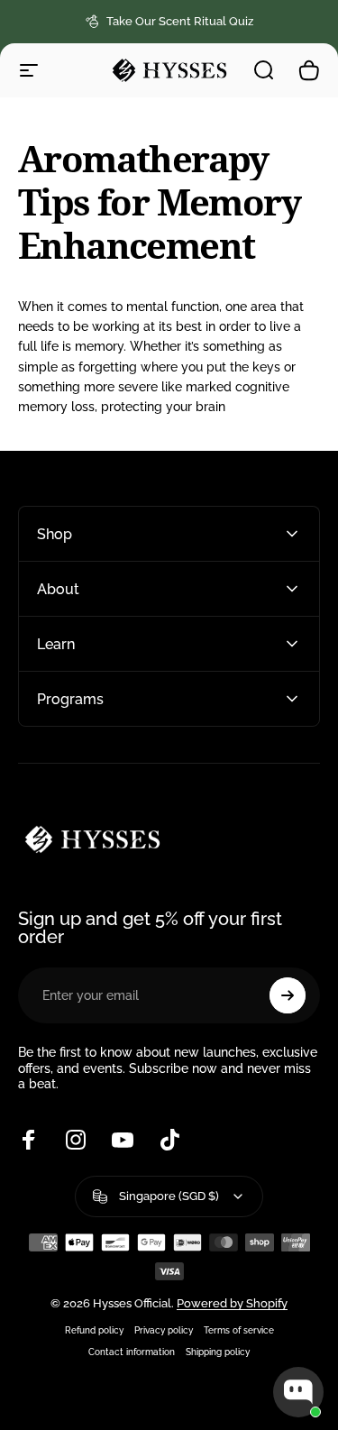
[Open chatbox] (298, 1392)
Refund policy (94, 1330)
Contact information (131, 1351)
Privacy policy (163, 1330)
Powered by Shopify (232, 1303)
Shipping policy (218, 1351)
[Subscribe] (287, 995)
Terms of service (239, 1330)
